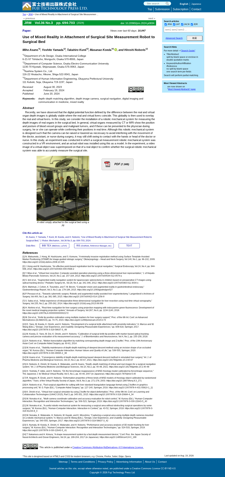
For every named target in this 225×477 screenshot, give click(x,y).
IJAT (178, 24)
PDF (121, 164)
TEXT (129, 245)
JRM (30, 14)
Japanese (196, 4)
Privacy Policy (105, 461)
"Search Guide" (188, 50)
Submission (162, 9)
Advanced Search (174, 38)
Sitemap (63, 461)
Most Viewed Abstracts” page (182, 89)
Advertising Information (129, 461)
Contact (196, 9)
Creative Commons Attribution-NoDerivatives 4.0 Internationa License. (108, 447)
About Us (150, 461)
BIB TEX (54, 245)
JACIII (186, 24)
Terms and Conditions (83, 461)
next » (151, 18)
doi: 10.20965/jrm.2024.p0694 (137, 23)
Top (149, 9)
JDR (196, 24)
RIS (93, 245)
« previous (29, 18)
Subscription (180, 9)
